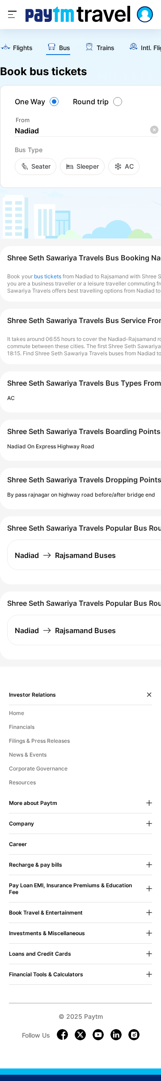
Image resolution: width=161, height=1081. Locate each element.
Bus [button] (64, 47)
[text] (16, 48)
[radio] (38, 101)
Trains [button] (105, 47)
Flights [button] (23, 47)
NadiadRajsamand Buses (65, 555)
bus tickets (47, 276)
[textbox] (86, 131)
